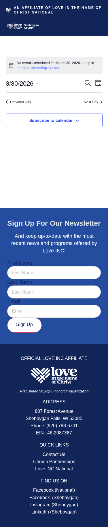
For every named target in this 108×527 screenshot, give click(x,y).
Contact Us (54, 454)
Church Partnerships (54, 461)
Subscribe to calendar (51, 120)
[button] (98, 25)
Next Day (91, 101)
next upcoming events (40, 68)
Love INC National (54, 468)
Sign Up (24, 324)
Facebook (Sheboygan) (54, 497)
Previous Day (20, 101)
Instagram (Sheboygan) (54, 504)
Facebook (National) (54, 490)
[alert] (54, 65)
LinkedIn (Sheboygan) (54, 511)
